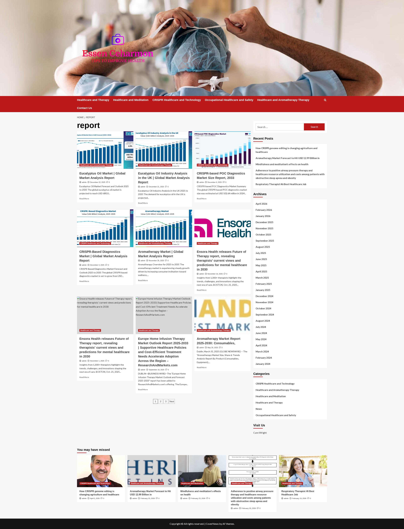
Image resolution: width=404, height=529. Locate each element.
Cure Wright (260, 432)
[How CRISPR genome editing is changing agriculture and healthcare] (101, 471)
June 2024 (261, 333)
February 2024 (264, 357)
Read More (84, 198)
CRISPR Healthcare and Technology (176, 100)
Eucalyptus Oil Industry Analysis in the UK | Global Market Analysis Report (164, 178)
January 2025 (263, 290)
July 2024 (261, 326)
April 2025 (261, 271)
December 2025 (264, 222)
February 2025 (264, 283)
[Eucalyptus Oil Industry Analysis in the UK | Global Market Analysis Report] (164, 150)
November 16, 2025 (215, 274)
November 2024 (264, 302)
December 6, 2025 (215, 182)
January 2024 (263, 363)
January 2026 (263, 216)
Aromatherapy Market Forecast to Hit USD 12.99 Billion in (288, 158)
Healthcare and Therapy (93, 100)
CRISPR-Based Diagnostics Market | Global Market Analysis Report (103, 256)
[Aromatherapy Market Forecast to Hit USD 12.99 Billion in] (152, 471)
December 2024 (264, 296)
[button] (325, 100)
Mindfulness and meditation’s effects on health (282, 164)
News (259, 408)
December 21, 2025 (156, 187)
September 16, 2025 (156, 370)
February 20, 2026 (249, 508)
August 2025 (263, 246)
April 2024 (261, 345)
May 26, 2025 (213, 348)
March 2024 (262, 351)
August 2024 (263, 320)
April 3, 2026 (95, 498)
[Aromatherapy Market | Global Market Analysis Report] (164, 228)
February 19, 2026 (299, 498)
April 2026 (261, 203)
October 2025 (263, 234)
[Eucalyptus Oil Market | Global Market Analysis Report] (105, 150)
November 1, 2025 (97, 361)
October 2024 (263, 308)
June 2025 (261, 259)
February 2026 (264, 209)
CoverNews (212, 523)
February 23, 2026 (148, 498)
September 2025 (265, 240)
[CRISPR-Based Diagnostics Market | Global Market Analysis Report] (105, 228)
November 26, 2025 (156, 260)
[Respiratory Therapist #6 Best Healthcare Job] (303, 471)
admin (84, 182)
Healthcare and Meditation (131, 100)
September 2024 (265, 314)
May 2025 (261, 265)
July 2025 (261, 253)
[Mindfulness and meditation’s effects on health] (202, 471)
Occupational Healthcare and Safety (229, 100)
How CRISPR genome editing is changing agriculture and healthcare (286, 150)
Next (171, 401)
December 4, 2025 (97, 265)
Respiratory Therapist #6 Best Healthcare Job (281, 184)
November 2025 (264, 228)
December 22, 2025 (97, 182)
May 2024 (261, 339)
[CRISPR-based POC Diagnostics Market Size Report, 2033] (222, 150)
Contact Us (84, 108)
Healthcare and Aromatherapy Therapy (283, 100)
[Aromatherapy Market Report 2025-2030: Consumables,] (222, 315)
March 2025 (262, 277)
